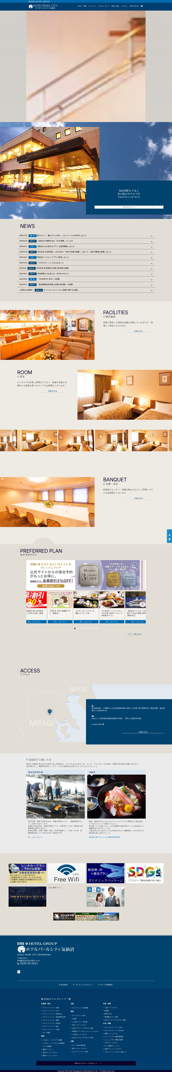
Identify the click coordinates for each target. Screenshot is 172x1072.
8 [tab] (97, 628)
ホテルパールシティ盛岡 (51, 1020)
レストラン (92, 6)
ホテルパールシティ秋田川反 (52, 1014)
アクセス (124, 6)
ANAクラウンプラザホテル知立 (82, 1037)
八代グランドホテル (111, 1043)
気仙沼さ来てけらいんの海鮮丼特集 (103, 837)
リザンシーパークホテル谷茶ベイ (115, 1052)
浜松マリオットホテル (79, 1025)
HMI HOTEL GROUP (40, 1)
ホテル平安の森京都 (78, 1045)
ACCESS (30, 671)
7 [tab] (94, 628)
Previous (29, 604)
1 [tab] (74, 628)
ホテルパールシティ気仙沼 (51, 1023)
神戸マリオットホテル (79, 1048)
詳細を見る (138, 331)
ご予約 (79, 6)
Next (143, 604)
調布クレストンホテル (50, 1055)
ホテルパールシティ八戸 (51, 1011)
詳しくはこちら (34, 837)
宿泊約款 (64, 985)
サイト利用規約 (106, 985)
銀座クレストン (48, 1049)
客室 (85, 6)
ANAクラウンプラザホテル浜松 (82, 1028)
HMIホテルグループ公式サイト (86, 1063)
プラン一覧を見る (134, 634)
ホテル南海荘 (47, 1046)
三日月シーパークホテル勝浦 (52, 1040)
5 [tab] (87, 628)
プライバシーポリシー (84, 985)
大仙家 (74, 1019)
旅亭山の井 (108, 1014)
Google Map (97, 724)
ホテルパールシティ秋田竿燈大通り (54, 1017)
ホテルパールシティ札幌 (51, 1008)
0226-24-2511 (28, 963)
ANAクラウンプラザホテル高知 (115, 1020)
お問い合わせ (134, 6)
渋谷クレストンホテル (50, 1052)
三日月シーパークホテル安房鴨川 (54, 1043)
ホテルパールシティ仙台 (51, 1026)
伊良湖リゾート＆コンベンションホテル (85, 1031)
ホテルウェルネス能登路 (80, 1008)
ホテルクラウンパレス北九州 (114, 1030)
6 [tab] (90, 628)
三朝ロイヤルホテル (111, 1008)
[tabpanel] (86, 607)
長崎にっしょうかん (111, 1033)
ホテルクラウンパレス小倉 (113, 1027)
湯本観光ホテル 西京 (111, 1017)
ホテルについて (103, 6)
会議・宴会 (115, 6)
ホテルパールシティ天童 (51, 1029)
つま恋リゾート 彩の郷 (79, 1022)
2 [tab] (78, 628)
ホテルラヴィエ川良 (78, 1015)
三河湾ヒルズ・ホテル (79, 1034)
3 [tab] (81, 628)
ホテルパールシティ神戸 (80, 1052)
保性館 (106, 1011)
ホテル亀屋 (46, 1032)
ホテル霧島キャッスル (111, 1046)
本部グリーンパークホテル (113, 1049)
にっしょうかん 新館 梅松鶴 (113, 1036)
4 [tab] (84, 628)
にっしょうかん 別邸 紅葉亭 (113, 1040)
